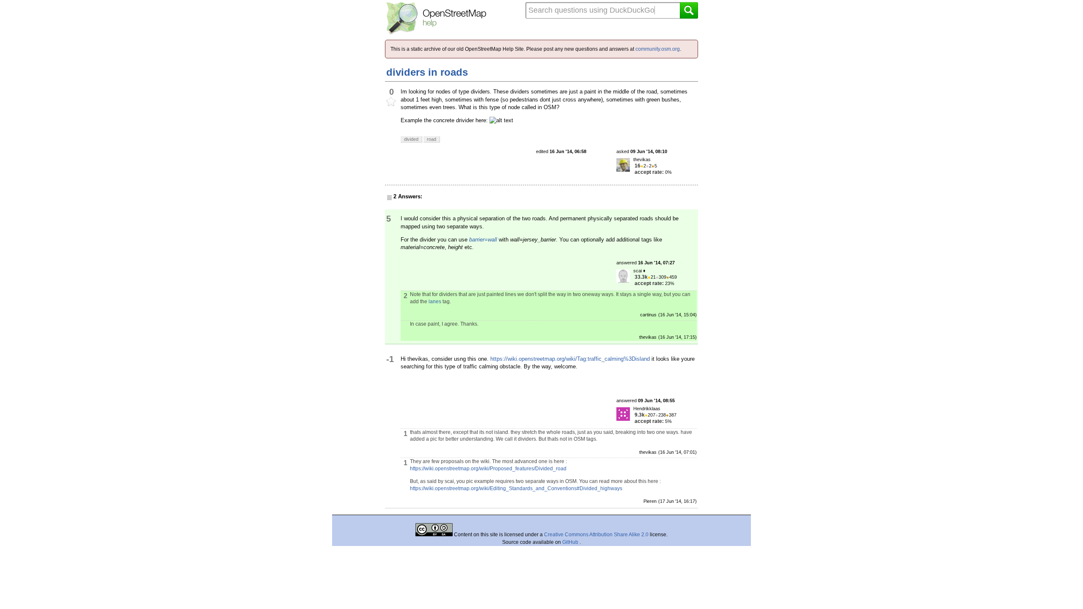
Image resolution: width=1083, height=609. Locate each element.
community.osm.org (657, 49)
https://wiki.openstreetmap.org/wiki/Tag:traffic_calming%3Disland (570, 359)
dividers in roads (427, 72)
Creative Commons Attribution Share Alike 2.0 (596, 535)
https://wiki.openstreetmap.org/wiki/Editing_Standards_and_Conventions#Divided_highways (516, 488)
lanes (435, 301)
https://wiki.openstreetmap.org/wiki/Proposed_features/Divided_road (488, 469)
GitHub (571, 542)
